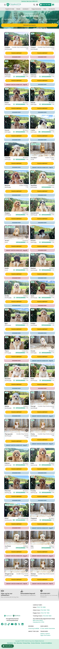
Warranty (19, 643)
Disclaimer (10, 643)
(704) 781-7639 (45, 613)
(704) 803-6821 (47, 616)
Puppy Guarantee (36, 9)
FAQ (15, 643)
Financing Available (33, 628)
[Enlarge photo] (26, 43)
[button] (5, 5)
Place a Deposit (17, 53)
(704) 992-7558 (45, 610)
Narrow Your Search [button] (29, 25)
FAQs (44, 9)
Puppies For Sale (9, 9)
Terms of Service (35, 643)
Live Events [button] (25, 9)
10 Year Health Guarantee (47, 628)
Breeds (18, 9)
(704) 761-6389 (41, 607)
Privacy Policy (26, 643)
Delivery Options (45, 633)
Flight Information (45, 635)
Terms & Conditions (46, 643)
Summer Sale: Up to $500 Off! (29, 1)
